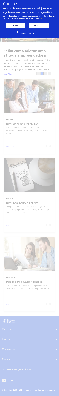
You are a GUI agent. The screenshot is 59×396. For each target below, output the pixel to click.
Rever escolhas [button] (25, 33)
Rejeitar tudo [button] (39, 25)
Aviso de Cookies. (33, 18)
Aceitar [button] (16, 25)
